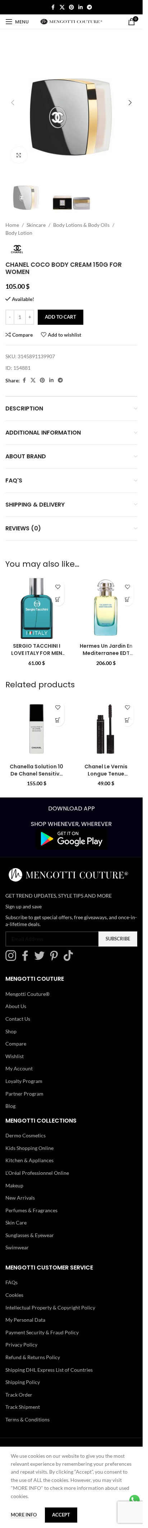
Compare (15, 1044)
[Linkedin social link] (80, 7)
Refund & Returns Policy (32, 1357)
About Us (15, 1006)
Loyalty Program (23, 1081)
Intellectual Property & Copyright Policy (50, 1307)
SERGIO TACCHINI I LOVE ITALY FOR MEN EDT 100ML (36, 653)
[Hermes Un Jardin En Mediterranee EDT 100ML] (106, 608)
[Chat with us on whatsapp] (134, 1499)
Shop (11, 1031)
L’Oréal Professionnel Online (37, 1173)
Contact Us (17, 1019)
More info (24, 1515)
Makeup (14, 1185)
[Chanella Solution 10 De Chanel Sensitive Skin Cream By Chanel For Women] (36, 728)
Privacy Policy (21, 1345)
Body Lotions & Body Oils (81, 225)
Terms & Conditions (27, 1419)
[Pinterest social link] (71, 7)
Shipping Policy (22, 1382)
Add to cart (60, 317)
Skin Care (16, 1222)
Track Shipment (22, 1407)
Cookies (14, 1295)
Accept (61, 1515)
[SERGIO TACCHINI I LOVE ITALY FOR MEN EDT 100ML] (36, 608)
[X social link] (62, 7)
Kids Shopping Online (29, 1148)
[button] (12, 102)
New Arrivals (20, 1198)
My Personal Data (25, 1320)
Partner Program (24, 1093)
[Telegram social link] (89, 7)
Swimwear (17, 1247)
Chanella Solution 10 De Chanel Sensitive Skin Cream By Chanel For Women (36, 777)
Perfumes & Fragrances (31, 1210)
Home (12, 225)
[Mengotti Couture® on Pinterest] (55, 959)
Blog (10, 1106)
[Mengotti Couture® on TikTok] (70, 959)
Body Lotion (18, 233)
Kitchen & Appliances (29, 1160)
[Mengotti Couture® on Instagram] (12, 959)
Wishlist (14, 1056)
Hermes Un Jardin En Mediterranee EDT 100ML (106, 653)
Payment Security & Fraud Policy (42, 1332)
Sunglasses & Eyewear (29, 1235)
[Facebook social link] (53, 7)
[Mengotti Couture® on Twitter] (41, 959)
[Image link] (71, 838)
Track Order (18, 1395)
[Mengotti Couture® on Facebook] (27, 959)
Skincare (36, 225)
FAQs (11, 1282)
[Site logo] (71, 21)
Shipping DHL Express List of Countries (49, 1369)
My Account (19, 1068)
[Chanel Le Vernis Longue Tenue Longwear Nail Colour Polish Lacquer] (106, 728)
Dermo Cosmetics (25, 1135)
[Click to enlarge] (19, 155)
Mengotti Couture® (27, 994)
